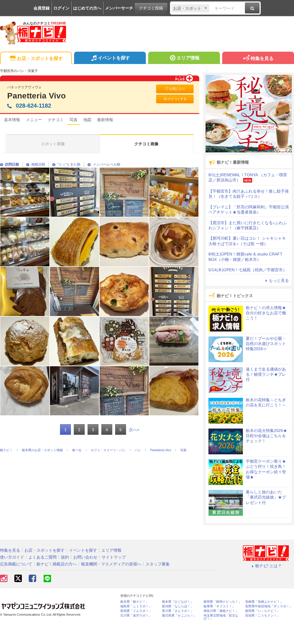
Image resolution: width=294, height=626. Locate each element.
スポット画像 (53, 144)
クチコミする (177, 98)
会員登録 (42, 8)
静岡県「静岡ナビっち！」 (222, 601)
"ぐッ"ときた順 (68, 164)
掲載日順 (38, 164)
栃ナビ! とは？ (268, 565)
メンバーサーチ (119, 8)
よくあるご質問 (42, 557)
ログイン (61, 8)
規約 (65, 557)
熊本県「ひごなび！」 (178, 601)
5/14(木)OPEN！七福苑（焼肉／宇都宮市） (247, 270)
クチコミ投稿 (151, 8)
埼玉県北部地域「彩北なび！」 (221, 617)
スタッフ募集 (158, 564)
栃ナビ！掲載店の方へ (56, 564)
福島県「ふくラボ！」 (136, 606)
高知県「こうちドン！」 (262, 615)
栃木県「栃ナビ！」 (134, 601)
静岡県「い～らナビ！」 (262, 611)
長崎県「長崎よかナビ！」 (264, 601)
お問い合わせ (85, 557)
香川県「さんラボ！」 (178, 611)
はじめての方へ (87, 8)
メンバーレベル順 (106, 164)
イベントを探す (114, 57)
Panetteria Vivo (36, 95)
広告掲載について (16, 564)
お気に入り (177, 88)
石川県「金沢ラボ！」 (136, 615)
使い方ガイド (12, 557)
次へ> (134, 429)
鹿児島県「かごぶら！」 (179, 615)
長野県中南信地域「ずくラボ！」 (269, 606)
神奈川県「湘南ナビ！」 (221, 611)
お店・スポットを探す (40, 58)
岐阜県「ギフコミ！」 (219, 606)
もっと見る (279, 280)
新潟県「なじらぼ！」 (178, 606)
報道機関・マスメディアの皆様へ (111, 564)
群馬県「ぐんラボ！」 (136, 611)
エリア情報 (188, 57)
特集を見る (262, 58)
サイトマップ (114, 557)
